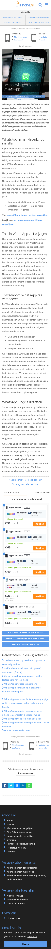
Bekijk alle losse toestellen (25, 644)
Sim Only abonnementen (19, 832)
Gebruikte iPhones (16, 903)
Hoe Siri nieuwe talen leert (17, 730)
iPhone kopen (14, 918)
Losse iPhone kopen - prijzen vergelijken (27, 215)
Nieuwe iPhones (15, 895)
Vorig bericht (16, 479)
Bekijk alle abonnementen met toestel (25, 633)
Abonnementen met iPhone (20, 871)
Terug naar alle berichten (26, 484)
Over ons (11, 840)
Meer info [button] (32, 936)
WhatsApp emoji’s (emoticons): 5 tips (22, 718)
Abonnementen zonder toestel (22, 867)
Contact (11, 851)
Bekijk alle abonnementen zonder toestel (25, 639)
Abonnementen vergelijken (20, 828)
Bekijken (39, 523)
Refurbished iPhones (17, 899)
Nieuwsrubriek (26, 773)
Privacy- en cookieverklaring (21, 843)
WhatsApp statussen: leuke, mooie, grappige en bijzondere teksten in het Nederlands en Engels (25, 703)
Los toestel (18, 40)
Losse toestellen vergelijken (20, 836)
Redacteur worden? (16, 847)
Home (10, 820)
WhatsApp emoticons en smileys (20, 683)
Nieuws (10, 824)
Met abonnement (20, 37)
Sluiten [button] (25, 944)
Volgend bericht (33, 479)
